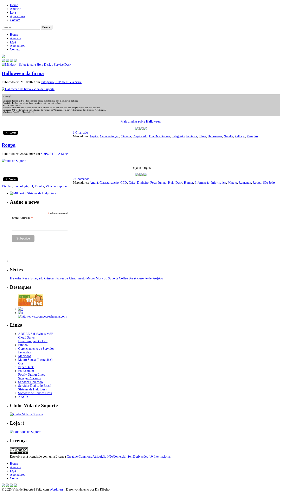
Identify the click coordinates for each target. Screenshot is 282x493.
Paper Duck (26, 367)
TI (31, 186)
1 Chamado (80, 132)
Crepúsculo (140, 136)
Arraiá (94, 182)
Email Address (22, 218)
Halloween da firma (23, 73)
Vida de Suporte (56, 186)
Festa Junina (158, 182)
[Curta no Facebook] (7, 61)
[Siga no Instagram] (15, 485)
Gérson (49, 278)
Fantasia (191, 136)
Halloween (215, 136)
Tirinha (39, 186)
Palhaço (240, 136)
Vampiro (252, 136)
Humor (188, 182)
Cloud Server (27, 337)
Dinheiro (143, 182)
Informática (218, 182)
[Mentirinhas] (30, 305)
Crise (132, 182)
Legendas (24, 352)
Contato (15, 20)
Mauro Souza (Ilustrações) (35, 359)
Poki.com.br (26, 371)
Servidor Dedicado (30, 382)
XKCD (23, 396)
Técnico (7, 186)
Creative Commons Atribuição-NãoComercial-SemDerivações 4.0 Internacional (119, 456)
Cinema (126, 136)
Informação (202, 182)
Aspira (94, 136)
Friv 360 (23, 345)
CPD (123, 182)
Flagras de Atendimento (70, 278)
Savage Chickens (29, 378)
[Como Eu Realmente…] (42, 316)
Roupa (8, 145)
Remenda (245, 182)
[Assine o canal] (15, 61)
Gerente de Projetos (150, 278)
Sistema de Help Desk (32, 389)
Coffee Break (127, 278)
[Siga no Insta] (3, 61)
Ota (20, 363)
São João (269, 182)
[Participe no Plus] (11, 485)
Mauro (90, 278)
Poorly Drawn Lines (31, 374)
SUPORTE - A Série (68, 82)
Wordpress (56, 489)
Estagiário (47, 82)
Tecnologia (21, 186)
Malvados (24, 356)
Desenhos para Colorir (32, 341)
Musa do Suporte (107, 278)
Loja (13, 12)
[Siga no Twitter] (11, 61)
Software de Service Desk (35, 393)
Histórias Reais (20, 278)
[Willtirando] (20, 309)
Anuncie (15, 9)
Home (14, 5)
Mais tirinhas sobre (141, 121)
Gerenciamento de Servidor (36, 348)
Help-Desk (175, 182)
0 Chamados (81, 179)
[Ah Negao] (20, 312)
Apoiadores (17, 16)
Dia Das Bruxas (159, 136)
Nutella (228, 136)
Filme (202, 136)
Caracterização (109, 136)
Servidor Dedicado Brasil (34, 385)
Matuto (232, 182)
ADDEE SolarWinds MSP (35, 333)
